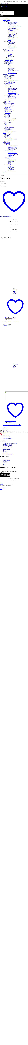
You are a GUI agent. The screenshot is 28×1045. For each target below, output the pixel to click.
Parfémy (9, 162)
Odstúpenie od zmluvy (7, 446)
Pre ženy (4, 49)
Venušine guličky (9, 50)
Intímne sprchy (11, 161)
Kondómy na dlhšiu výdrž (13, 94)
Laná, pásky (7, 128)
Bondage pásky (8, 129)
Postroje (7, 108)
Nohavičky (10, 69)
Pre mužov (5, 74)
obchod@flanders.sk (7, 438)
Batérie (9, 40)
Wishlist (4, 464)
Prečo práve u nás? (6, 459)
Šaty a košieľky (11, 68)
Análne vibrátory (11, 31)
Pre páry (4, 102)
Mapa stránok (5, 452)
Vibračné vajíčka (11, 30)
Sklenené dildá (11, 43)
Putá (6, 123)
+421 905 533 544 (6, 435)
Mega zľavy (5, 18)
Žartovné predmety (9, 120)
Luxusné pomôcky (9, 60)
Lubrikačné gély (8, 86)
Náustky (7, 130)
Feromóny (7, 114)
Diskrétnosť (5, 461)
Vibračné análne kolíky (13, 37)
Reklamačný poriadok (7, 445)
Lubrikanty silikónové (12, 153)
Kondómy (7, 87)
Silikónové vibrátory (12, 34)
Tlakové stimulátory (12, 28)
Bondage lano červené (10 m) (10, 321)
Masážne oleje (8, 113)
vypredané (2, 175)
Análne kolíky (8, 51)
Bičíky (6, 124)
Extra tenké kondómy (12, 91)
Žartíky (9, 166)
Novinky (4, 171)
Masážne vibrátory (12, 27)
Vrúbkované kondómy (12, 89)
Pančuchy (10, 67)
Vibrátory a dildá (6, 20)
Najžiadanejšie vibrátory (13, 22)
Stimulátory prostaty (9, 76)
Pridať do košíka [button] (6, 325)
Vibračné (10, 54)
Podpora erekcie (11, 96)
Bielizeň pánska (8, 100)
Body (9, 64)
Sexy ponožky (11, 71)
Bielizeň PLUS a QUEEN (13, 70)
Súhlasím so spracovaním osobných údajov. (10, 471)
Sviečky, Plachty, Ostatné (10, 131)
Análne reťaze (11, 56)
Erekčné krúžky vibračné (13, 80)
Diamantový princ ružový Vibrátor (12, 425)
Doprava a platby (6, 460)
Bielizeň (4, 133)
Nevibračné (10, 53)
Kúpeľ (9, 156)
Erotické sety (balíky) (9, 103)
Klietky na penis (11, 82)
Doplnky (7, 141)
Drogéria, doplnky (6, 142)
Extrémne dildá (11, 48)
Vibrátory (7, 21)
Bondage (5, 121)
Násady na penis (8, 81)
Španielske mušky (11, 98)
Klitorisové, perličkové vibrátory (14, 25)
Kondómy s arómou (12, 90)
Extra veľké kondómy (12, 93)
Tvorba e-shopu (14, 480)
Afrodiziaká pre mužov (13, 146)
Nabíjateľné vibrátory (12, 33)
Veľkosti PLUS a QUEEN (10, 138)
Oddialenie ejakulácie (12, 147)
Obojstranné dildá (11, 45)
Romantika (7, 117)
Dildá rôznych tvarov (12, 47)
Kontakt (4, 448)
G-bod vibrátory (11, 24)
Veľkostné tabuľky (6, 449)
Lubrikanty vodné (11, 151)
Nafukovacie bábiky (9, 77)
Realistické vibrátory (12, 23)
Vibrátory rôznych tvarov (13, 29)
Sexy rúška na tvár (12, 170)
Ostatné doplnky (8, 164)
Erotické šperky (11, 167)
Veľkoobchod (5, 462)
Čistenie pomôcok (11, 158)
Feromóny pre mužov (12, 97)
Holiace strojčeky (11, 160)
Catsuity (9, 66)
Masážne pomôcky (9, 104)
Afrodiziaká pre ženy (12, 148)
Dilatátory (7, 84)
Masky (6, 126)
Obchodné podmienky (7, 444)
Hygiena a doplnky (9, 157)
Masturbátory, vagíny (9, 75)
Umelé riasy (10, 168)
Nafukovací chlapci (9, 62)
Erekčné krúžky (8, 78)
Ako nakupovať (6, 451)
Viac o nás (5, 463)
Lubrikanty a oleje (9, 150)
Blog (4, 450)
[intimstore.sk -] (4, 6)
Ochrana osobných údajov (8, 453)
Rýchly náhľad (8, 319)
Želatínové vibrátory (12, 35)
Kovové (9, 55)
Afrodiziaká (7, 95)
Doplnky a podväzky (12, 73)
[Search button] (1, 15)
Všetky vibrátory (11, 38)
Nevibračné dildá (8, 41)
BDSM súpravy (8, 122)
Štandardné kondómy (12, 88)
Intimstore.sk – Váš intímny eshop (10, 443)
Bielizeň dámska (8, 63)
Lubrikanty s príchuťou (13, 154)
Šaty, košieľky (8, 134)
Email (1, 470)
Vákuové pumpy (8, 83)
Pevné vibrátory (11, 36)
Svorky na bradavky (9, 127)
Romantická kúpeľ (12, 118)
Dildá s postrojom (11, 44)
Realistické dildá (11, 42)
